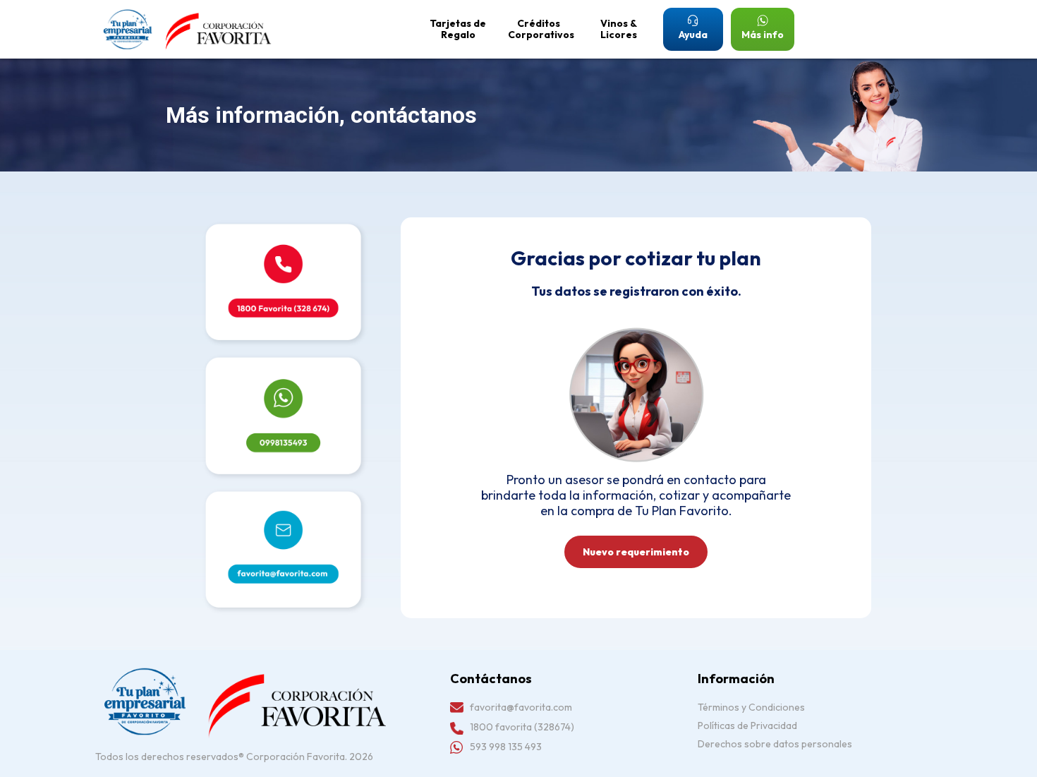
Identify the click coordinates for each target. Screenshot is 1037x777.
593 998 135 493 (506, 746)
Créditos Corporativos (541, 29)
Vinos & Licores (618, 29)
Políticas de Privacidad (747, 725)
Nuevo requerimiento (636, 552)
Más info (762, 34)
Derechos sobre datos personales (775, 743)
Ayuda (693, 34)
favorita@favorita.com (521, 707)
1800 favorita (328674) (522, 727)
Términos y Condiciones (751, 707)
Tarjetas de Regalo (458, 29)
